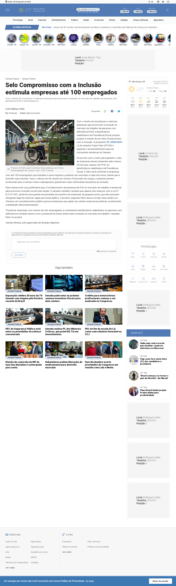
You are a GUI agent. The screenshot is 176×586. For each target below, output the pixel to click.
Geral (30, 20)
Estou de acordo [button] (160, 581)
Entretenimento (59, 20)
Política (74, 20)
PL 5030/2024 (114, 142)
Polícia (112, 20)
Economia (99, 20)
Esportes (42, 20)
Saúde (86, 20)
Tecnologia (18, 20)
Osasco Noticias (140, 20)
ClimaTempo (163, 83)
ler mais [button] (90, 581)
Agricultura (158, 20)
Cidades (124, 20)
